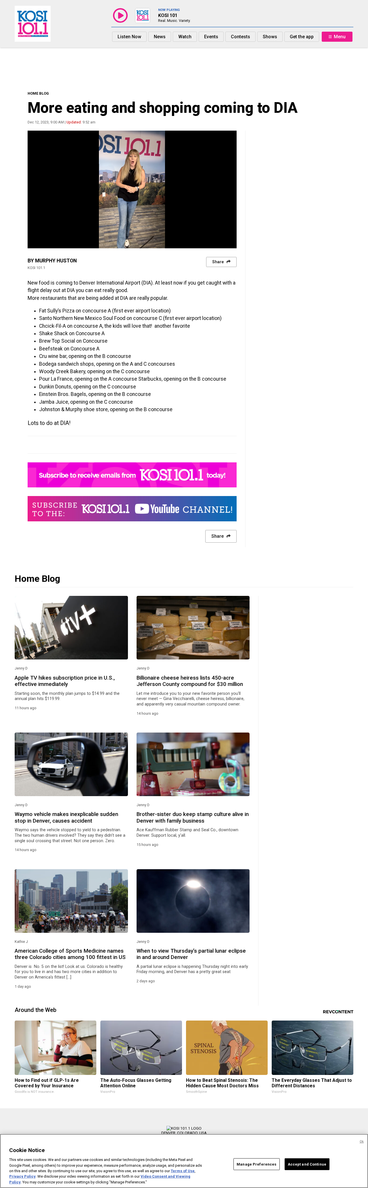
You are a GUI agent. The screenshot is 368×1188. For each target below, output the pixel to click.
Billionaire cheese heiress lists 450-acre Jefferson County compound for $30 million (190, 681)
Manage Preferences (256, 1164)
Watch (184, 36)
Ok (362, 1141)
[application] (132, 189)
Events (211, 36)
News (160, 36)
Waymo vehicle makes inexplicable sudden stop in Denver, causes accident (66, 817)
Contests (240, 36)
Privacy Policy (22, 1176)
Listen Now (129, 36)
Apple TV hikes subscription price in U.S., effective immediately (65, 681)
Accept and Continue (307, 1164)
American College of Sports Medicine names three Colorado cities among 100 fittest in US (70, 954)
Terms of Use (183, 1171)
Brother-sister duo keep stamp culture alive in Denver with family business (193, 817)
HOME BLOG (38, 93)
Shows (270, 36)
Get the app (302, 36)
